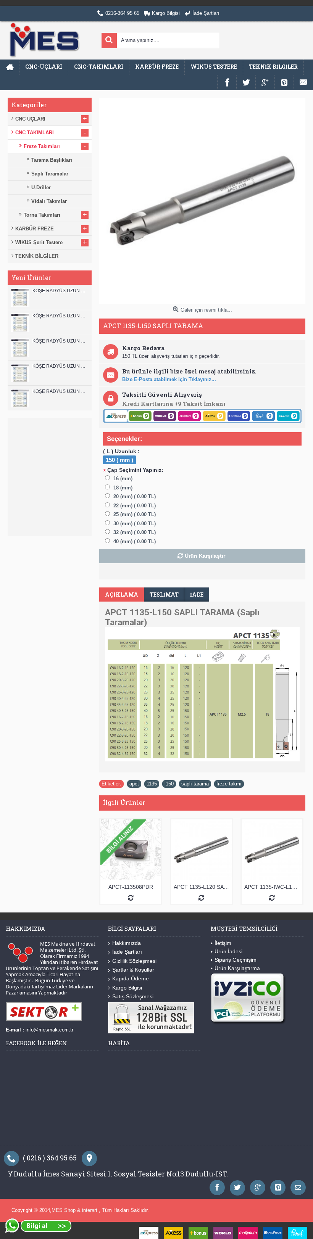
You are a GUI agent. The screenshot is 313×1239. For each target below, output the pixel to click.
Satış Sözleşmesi (132, 996)
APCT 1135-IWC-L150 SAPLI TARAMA (273, 887)
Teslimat (164, 594)
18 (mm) (122, 488)
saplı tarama (195, 784)
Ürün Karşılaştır (205, 556)
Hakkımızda (126, 943)
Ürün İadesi (228, 951)
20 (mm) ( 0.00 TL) (134, 496)
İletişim (223, 943)
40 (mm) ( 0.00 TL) (134, 541)
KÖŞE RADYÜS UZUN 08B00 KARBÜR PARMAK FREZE (60, 391)
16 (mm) (122, 478)
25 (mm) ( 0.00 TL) (134, 514)
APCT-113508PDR (130, 887)
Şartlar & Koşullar (133, 970)
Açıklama (121, 594)
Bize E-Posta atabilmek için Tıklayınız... (169, 379)
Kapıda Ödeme (130, 978)
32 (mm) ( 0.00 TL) (134, 532)
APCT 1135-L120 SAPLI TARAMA (203, 887)
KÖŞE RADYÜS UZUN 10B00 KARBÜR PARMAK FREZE (60, 341)
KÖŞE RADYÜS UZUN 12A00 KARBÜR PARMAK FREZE (60, 316)
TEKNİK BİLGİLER (36, 256)
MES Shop (64, 1210)
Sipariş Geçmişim (236, 960)
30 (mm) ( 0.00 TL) (134, 523)
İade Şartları (127, 952)
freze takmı (229, 784)
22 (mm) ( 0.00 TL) (134, 505)
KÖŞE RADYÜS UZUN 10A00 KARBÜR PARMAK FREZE (60, 366)
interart (90, 1210)
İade (196, 594)
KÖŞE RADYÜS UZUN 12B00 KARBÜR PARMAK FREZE (60, 290)
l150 (169, 784)
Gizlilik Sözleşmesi (134, 961)
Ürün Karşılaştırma (237, 968)
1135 (152, 784)
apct (134, 784)
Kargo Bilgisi (127, 988)
